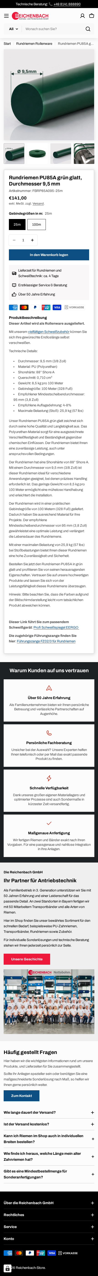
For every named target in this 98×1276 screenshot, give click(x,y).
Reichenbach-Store (30, 1268)
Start (7, 43)
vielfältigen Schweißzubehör (49, 332)
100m (36, 224)
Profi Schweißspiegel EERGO (56, 627)
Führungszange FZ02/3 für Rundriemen (46, 641)
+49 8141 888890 (67, 4)
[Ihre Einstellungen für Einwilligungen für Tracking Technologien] (7, 1268)
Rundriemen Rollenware (34, 43)
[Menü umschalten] (6, 16)
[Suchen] (88, 29)
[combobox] (49, 28)
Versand (38, 203)
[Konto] (82, 16)
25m (17, 224)
